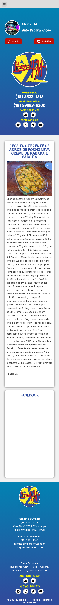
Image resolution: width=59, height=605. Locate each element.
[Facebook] (18, 125)
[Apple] (33, 115)
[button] (4, 4)
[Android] (25, 115)
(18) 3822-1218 (29, 96)
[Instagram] (25, 125)
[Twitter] (33, 125)
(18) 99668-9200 (29, 105)
